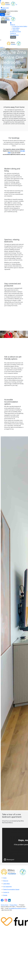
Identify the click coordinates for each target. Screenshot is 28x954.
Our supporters (5, 19)
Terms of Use (4, 905)
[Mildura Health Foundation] (8, 872)
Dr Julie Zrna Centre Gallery (10, 11)
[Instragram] (5, 900)
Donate (4, 22)
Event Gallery (6, 13)
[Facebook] (2, 900)
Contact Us (4, 18)
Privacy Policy (13, 905)
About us (3, 9)
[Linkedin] (9, 900)
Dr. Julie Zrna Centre (6, 16)
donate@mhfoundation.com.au (17, 908)
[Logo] (8, 3)
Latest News (6, 883)
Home (4, 878)
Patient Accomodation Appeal (11, 889)
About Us (5, 881)
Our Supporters (7, 886)
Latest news (6, 14)
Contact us (13, 33)
